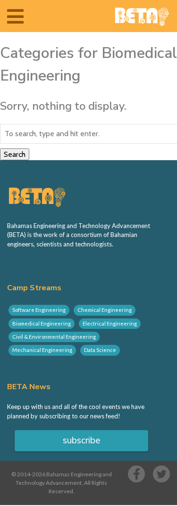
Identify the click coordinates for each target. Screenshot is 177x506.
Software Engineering (39, 310)
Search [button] (14, 154)
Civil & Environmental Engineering (54, 337)
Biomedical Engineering (41, 323)
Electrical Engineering (110, 323)
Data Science (100, 350)
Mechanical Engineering (42, 350)
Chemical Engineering (104, 310)
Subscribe (81, 440)
